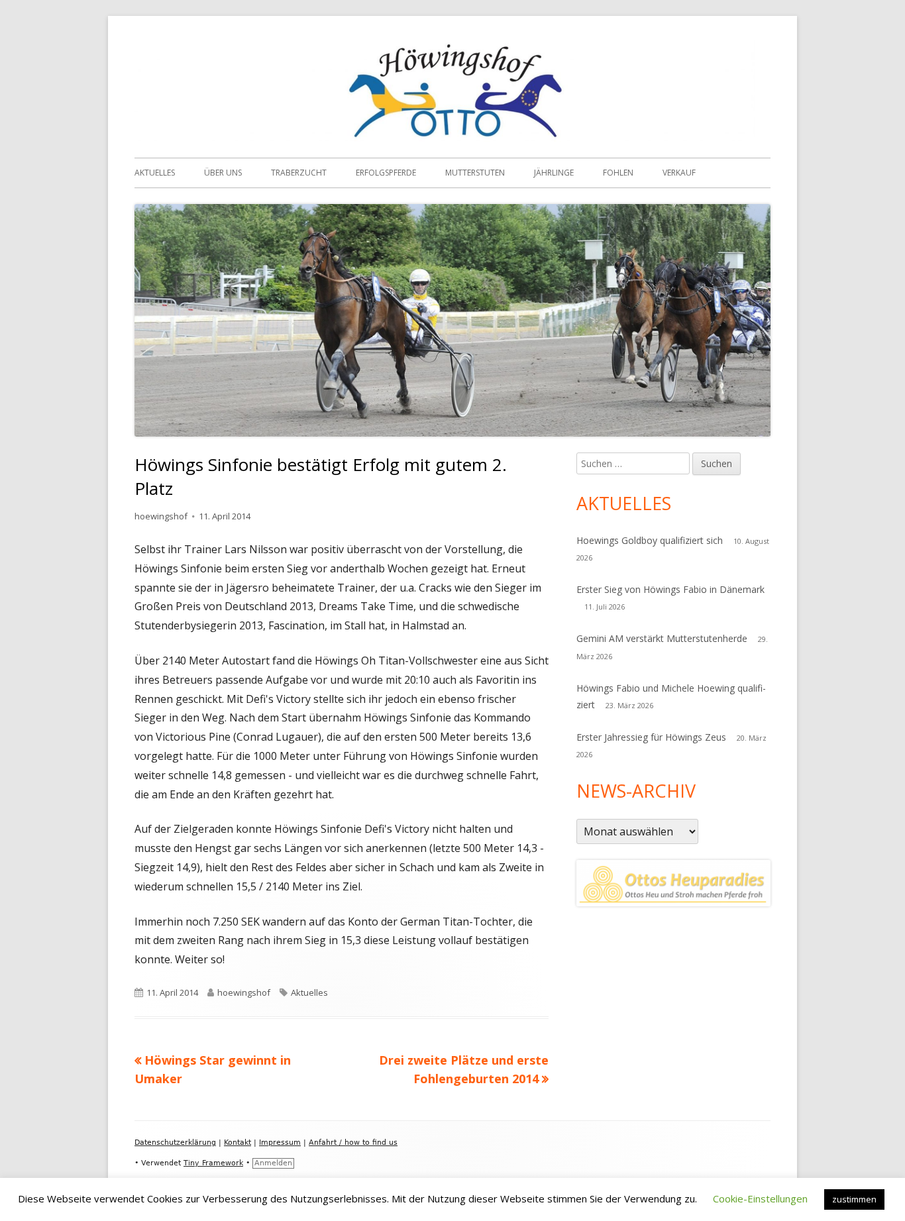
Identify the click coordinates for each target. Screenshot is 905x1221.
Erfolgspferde (386, 172)
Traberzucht (299, 172)
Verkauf (679, 172)
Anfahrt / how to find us (353, 1142)
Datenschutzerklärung (175, 1142)
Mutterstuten (475, 172)
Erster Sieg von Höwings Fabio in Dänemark (670, 589)
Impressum (280, 1142)
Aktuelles (154, 172)
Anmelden (273, 1163)
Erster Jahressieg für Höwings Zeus (651, 737)
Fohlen (618, 172)
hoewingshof (160, 516)
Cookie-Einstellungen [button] (760, 1198)
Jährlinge (554, 172)
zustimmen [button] (854, 1199)
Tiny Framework (213, 1163)
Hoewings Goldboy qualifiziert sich (649, 540)
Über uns (223, 172)
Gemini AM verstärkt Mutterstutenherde (661, 638)
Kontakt (237, 1142)
